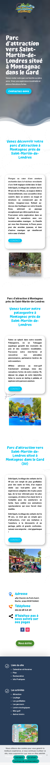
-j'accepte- (19, 757)
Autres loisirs (18, 714)
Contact (15, 240)
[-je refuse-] (47, 755)
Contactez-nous (18, 91)
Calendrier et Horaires (22, 669)
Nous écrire (25, 643)
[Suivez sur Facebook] (22, 630)
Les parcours (18, 704)
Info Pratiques (19, 679)
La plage (16, 698)
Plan (15, 673)
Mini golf (16, 711)
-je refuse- (32, 757)
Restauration (18, 676)
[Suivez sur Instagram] (28, 630)
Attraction (17, 694)
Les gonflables (19, 701)
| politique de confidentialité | (25, 761)
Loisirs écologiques (21, 708)
